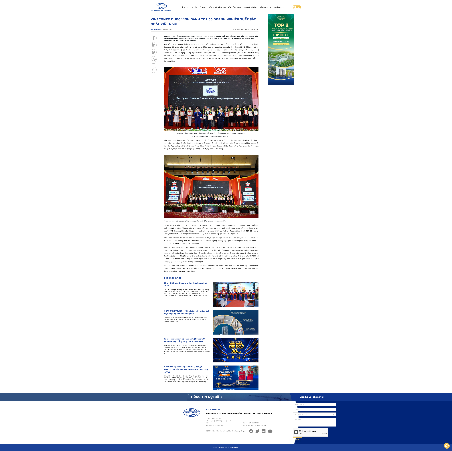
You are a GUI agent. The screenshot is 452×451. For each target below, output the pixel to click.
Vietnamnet (168, 29)
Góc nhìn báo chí (156, 29)
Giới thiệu (184, 7)
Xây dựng (202, 7)
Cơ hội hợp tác (266, 7)
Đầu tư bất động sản (217, 7)
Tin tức (194, 7)
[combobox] (314, 414)
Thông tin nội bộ (204, 397)
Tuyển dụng (279, 7)
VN (298, 7)
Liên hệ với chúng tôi (312, 396)
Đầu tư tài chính (234, 7)
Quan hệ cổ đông (250, 7)
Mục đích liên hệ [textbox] (301, 414)
